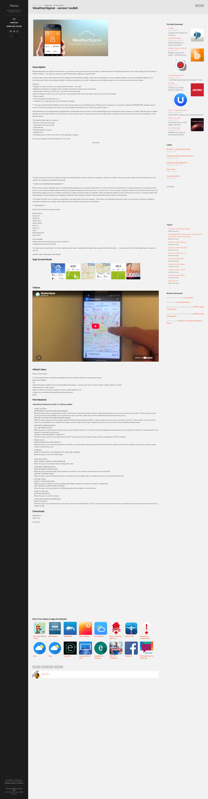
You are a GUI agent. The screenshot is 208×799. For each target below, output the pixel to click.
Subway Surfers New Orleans (179, 229)
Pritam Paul (48, 5)
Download (38, 511)
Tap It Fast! (171, 169)
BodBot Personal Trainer (177, 48)
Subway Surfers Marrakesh (177, 163)
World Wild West (174, 38)
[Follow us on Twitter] (17, 31)
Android (37, 667)
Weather (58, 667)
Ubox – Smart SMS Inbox (177, 110)
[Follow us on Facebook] (10, 31)
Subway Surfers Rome (176, 270)
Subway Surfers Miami (176, 275)
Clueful (202, 5)
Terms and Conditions (11, 788)
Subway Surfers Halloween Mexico (180, 156)
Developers (8, 783)
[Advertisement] (95, 159)
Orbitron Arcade (174, 118)
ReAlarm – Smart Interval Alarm (179, 149)
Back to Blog (199, 5)
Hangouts (189, 298)
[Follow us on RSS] (14, 31)
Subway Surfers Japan (176, 264)
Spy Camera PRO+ (196, 5)
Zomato (171, 83)
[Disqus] (95, 711)
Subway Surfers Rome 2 (177, 253)
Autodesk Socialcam (176, 75)
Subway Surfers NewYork (177, 248)
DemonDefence (184, 302)
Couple (171, 28)
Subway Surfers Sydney (177, 242)
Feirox (14, 5)
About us (14, 783)
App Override (173, 281)
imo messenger (174, 128)
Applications (47, 667)
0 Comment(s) (59, 5)
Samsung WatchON (176, 259)
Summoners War (173, 176)
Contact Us (20, 783)
